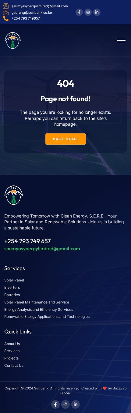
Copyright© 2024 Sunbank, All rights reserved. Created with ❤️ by (59, 388)
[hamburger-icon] (121, 40)
